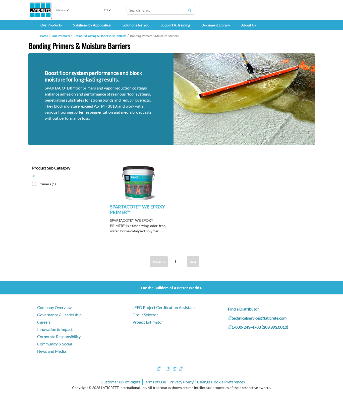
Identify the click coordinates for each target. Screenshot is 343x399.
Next (193, 262)
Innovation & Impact (55, 329)
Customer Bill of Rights (120, 381)
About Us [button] (248, 25)
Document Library (215, 25)
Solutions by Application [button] (92, 25)
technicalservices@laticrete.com (259, 318)
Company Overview (54, 307)
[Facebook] (158, 369)
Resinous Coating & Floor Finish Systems (100, 36)
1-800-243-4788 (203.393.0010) (260, 327)
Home (44, 36)
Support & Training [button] (175, 25)
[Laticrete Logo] (40, 10)
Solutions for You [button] (136, 25)
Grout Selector (145, 314)
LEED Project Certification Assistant (164, 307)
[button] (138, 189)
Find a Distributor (243, 308)
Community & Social (54, 343)
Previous (159, 262)
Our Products (61, 36)
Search (189, 10)
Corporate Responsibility (59, 336)
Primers (47, 184)
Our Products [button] (51, 25)
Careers (44, 322)
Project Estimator (148, 322)
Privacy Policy (181, 381)
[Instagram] (167, 369)
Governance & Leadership (59, 314)
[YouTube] (174, 369)
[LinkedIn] (180, 369)
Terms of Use (155, 381)
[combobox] (161, 10)
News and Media (51, 351)
